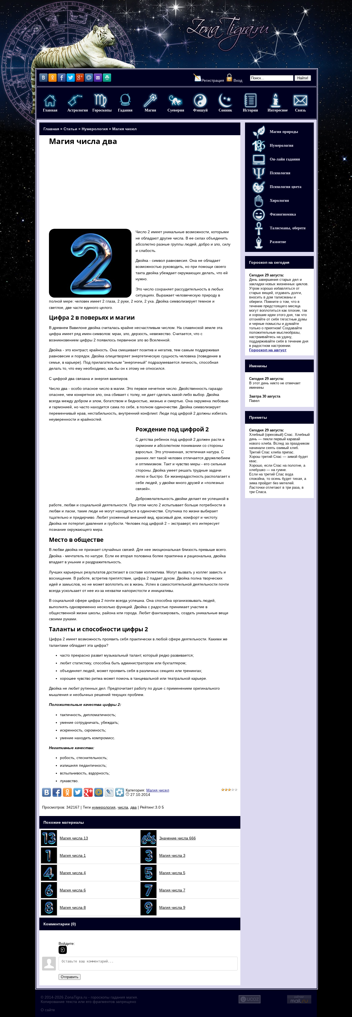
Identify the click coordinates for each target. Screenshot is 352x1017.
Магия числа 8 (73, 907)
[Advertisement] (140, 186)
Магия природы (284, 132)
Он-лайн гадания (285, 159)
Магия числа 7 (172, 890)
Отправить (69, 977)
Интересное (275, 100)
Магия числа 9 (172, 907)
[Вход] (63, 950)
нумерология (104, 807)
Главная (50, 100)
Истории (250, 100)
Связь (300, 100)
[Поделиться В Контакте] (46, 792)
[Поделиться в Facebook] (57, 792)
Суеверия (175, 100)
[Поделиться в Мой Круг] (119, 792)
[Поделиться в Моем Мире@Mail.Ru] (98, 792)
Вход (237, 80)
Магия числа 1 (73, 855)
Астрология (75, 100)
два (133, 807)
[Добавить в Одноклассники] (67, 792)
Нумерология (95, 129)
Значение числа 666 (177, 838)
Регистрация (213, 80)
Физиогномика (283, 214)
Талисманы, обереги (288, 228)
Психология (280, 173)
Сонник (225, 100)
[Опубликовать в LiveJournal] (109, 792)
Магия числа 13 (74, 838)
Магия (150, 100)
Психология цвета (285, 187)
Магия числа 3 (172, 855)
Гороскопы (100, 100)
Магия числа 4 (73, 873)
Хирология (279, 200)
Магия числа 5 (172, 873)
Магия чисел (124, 129)
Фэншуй (200, 100)
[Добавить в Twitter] (77, 792)
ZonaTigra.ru (76, 997)
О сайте (48, 1010)
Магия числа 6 (73, 890)
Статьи (70, 129)
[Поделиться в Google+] (88, 792)
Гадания (125, 100)
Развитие (278, 242)
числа (123, 807)
